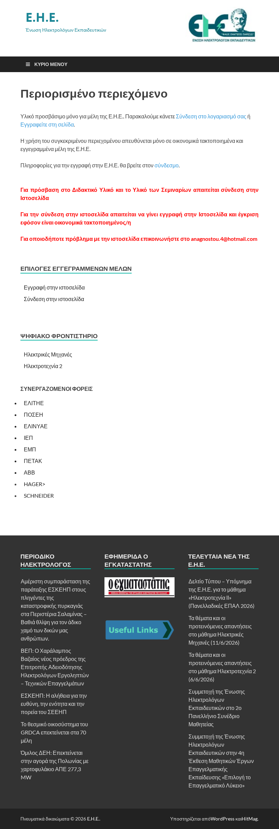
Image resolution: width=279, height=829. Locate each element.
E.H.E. (42, 17)
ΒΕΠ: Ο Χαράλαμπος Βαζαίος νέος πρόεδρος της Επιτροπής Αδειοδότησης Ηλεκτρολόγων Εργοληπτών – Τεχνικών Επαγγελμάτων (55, 666)
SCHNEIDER (39, 495)
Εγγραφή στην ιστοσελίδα (54, 287)
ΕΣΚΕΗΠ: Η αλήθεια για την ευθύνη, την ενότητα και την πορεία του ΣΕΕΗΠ (54, 703)
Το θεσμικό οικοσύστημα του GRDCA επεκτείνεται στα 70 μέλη (54, 732)
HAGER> (34, 484)
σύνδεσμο (166, 165)
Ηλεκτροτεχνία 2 (43, 366)
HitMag (250, 819)
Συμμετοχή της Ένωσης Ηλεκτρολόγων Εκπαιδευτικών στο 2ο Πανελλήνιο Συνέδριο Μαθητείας (216, 707)
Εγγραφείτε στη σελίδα (47, 124)
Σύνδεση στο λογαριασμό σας (211, 116)
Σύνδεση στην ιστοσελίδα (54, 299)
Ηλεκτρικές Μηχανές (48, 354)
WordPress (222, 819)
